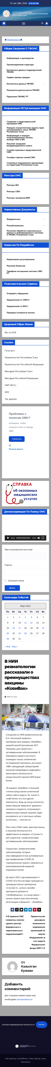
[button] (42, 23)
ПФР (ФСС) (10, 385)
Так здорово (11, 399)
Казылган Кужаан (28, 968)
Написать (16, 439)
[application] (25, 529)
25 (25, 633)
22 (8, 633)
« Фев (7, 647)
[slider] (23, 538)
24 (19, 633)
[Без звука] (38, 538)
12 (31, 623)
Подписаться (13, 40)
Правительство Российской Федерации (24, 364)
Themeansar (25, 1062)
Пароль (8, 565)
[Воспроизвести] (8, 538)
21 (43, 628)
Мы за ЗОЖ (10, 332)
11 (25, 623)
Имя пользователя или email (18, 550)
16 (13, 628)
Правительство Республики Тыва (21, 357)
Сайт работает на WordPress (16, 1059)
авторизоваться (24, 999)
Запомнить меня (15, 581)
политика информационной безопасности (18, 1024)
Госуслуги (10, 351)
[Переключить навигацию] (24, 23)
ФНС (7, 392)
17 (19, 628)
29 (8, 639)
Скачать (41, 1024)
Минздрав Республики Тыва (18, 371)
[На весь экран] (43, 538)
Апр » (14, 647)
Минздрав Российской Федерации (21, 378)
